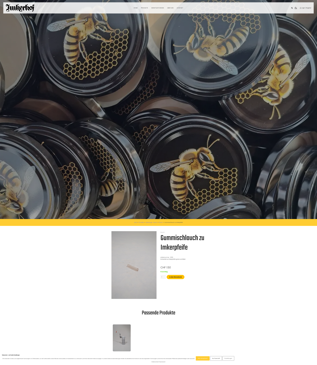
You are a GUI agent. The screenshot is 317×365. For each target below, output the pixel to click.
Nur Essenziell (216, 358)
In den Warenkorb (175, 277)
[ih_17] (20, 8)
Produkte (141, 222)
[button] (154, 233)
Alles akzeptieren (203, 358)
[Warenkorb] (296, 7)
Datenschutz (155, 362)
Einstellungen (228, 358)
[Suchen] (292, 8)
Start (135, 222)
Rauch (161, 222)
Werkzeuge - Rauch (151, 222)
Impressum (162, 362)
